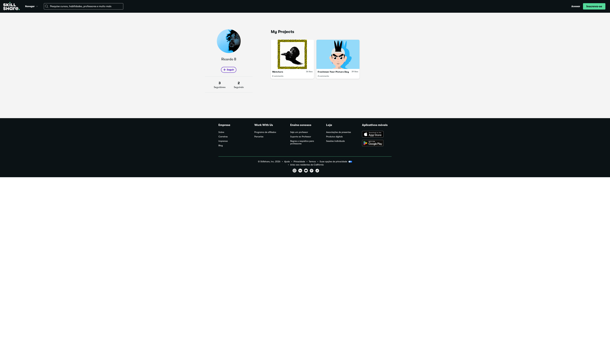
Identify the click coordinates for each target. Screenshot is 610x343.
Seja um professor (299, 132)
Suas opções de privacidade (333, 161)
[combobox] (83, 6)
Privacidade (299, 161)
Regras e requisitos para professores (302, 142)
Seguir (230, 69)
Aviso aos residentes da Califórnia (307, 165)
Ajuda (287, 161)
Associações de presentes (338, 132)
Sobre (221, 132)
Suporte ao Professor (300, 136)
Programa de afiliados (265, 132)
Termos (312, 161)
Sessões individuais (335, 141)
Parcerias (258, 136)
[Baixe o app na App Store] (377, 134)
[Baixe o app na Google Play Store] (377, 143)
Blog (220, 145)
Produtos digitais (334, 136)
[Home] (11, 6)
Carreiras (223, 136)
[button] (37, 6)
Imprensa (223, 141)
